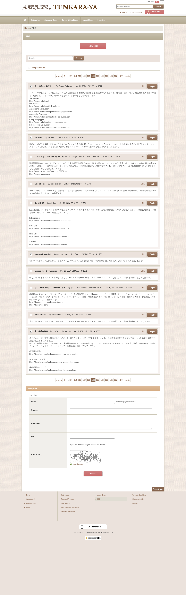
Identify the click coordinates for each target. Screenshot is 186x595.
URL (143, 86)
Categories (65, 495)
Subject (34, 410)
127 (115, 76)
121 (88, 76)
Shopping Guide (138, 499)
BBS (98, 499)
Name (33, 402)
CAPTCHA (35, 454)
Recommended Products (70, 507)
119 (79, 76)
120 (84, 76)
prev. (59, 76)
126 (111, 76)
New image (77, 464)
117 (70, 76)
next (127, 76)
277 (121, 76)
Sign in (124, 12)
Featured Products (67, 499)
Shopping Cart (31, 503)
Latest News (101, 495)
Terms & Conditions (139, 495)
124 (102, 76)
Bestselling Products (68, 511)
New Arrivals (65, 503)
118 (75, 76)
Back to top (159, 489)
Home (28, 495)
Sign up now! (137, 12)
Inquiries (135, 503)
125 (106, 76)
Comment (35, 423)
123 (97, 76)
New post (93, 46)
